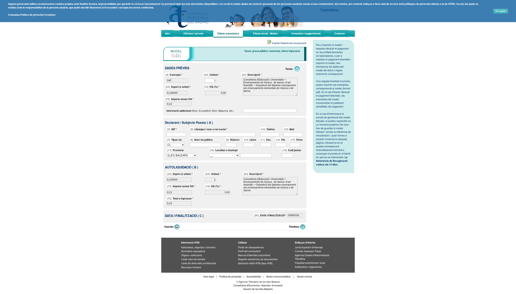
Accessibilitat (254, 276)
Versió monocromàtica (278, 276)
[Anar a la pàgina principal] (237, 29)
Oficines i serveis (193, 33)
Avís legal (208, 276)
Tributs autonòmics (228, 33)
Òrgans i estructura (191, 255)
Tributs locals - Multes (265, 33)
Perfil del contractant (249, 251)
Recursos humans (191, 267)
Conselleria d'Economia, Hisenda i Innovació (258, 285)
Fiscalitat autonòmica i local (310, 262)
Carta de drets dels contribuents (198, 263)
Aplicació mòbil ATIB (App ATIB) (255, 263)
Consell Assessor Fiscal (308, 251)
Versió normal (304, 276)
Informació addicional (178, 110)
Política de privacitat (230, 276)
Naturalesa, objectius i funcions (198, 247)
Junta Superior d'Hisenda (309, 247)
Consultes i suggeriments (306, 33)
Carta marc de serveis (193, 259)
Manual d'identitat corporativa (254, 255)
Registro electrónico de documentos (258, 259)
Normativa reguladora (193, 251)
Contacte (339, 33)
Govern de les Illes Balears (258, 289)
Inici (167, 33)
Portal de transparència (251, 247)
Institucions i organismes (308, 266)
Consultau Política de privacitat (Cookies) (31, 15)
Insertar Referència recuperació (288, 43)
